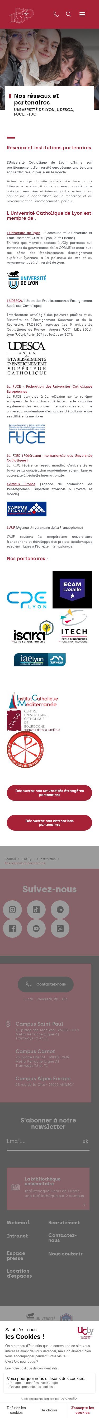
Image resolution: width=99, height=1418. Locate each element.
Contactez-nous (51, 984)
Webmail (18, 1222)
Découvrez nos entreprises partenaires (49, 823)
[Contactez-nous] (56, 14)
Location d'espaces (19, 1274)
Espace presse (16, 1256)
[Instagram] (12, 909)
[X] (60, 928)
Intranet (17, 1236)
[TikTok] (36, 909)
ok (85, 1141)
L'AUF (11, 528)
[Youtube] (36, 928)
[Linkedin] (60, 909)
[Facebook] (12, 928)
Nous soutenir (65, 1254)
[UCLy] (21, 16)
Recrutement (64, 1222)
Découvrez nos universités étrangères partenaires (49, 792)
